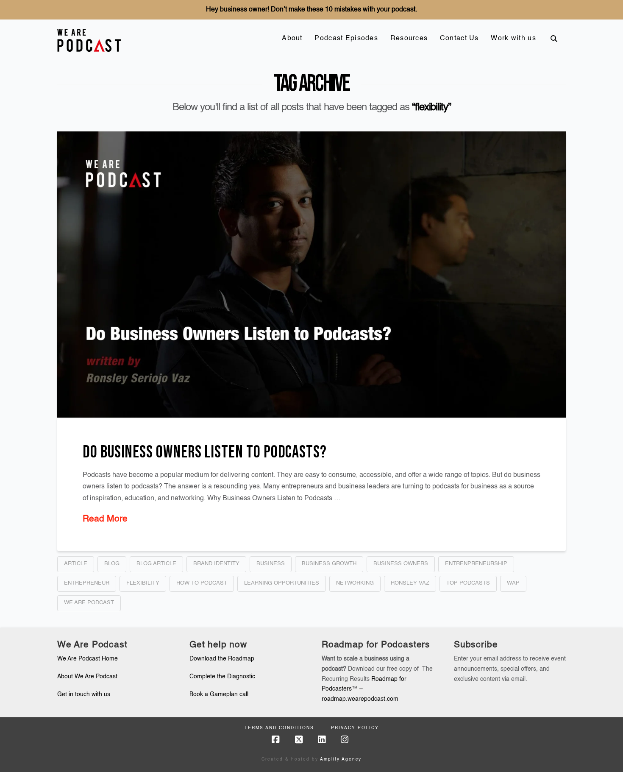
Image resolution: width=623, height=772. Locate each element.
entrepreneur (86, 583)
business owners (400, 563)
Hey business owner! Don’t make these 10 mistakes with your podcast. (311, 9)
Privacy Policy (355, 728)
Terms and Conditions (279, 728)
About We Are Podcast (87, 677)
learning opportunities (281, 583)
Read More (105, 519)
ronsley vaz (410, 583)
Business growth (329, 563)
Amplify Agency (341, 759)
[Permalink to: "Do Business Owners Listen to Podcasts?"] (311, 274)
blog (112, 563)
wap (513, 583)
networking (355, 583)
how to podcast (201, 583)
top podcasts (468, 583)
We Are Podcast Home (87, 659)
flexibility (142, 583)
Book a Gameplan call (218, 694)
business (270, 563)
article (75, 563)
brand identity (216, 563)
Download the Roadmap (221, 659)
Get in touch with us (83, 694)
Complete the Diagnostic (222, 677)
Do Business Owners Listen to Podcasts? (205, 452)
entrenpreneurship (476, 563)
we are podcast (89, 602)
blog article (156, 563)
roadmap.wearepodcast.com (360, 699)
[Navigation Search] (554, 39)
